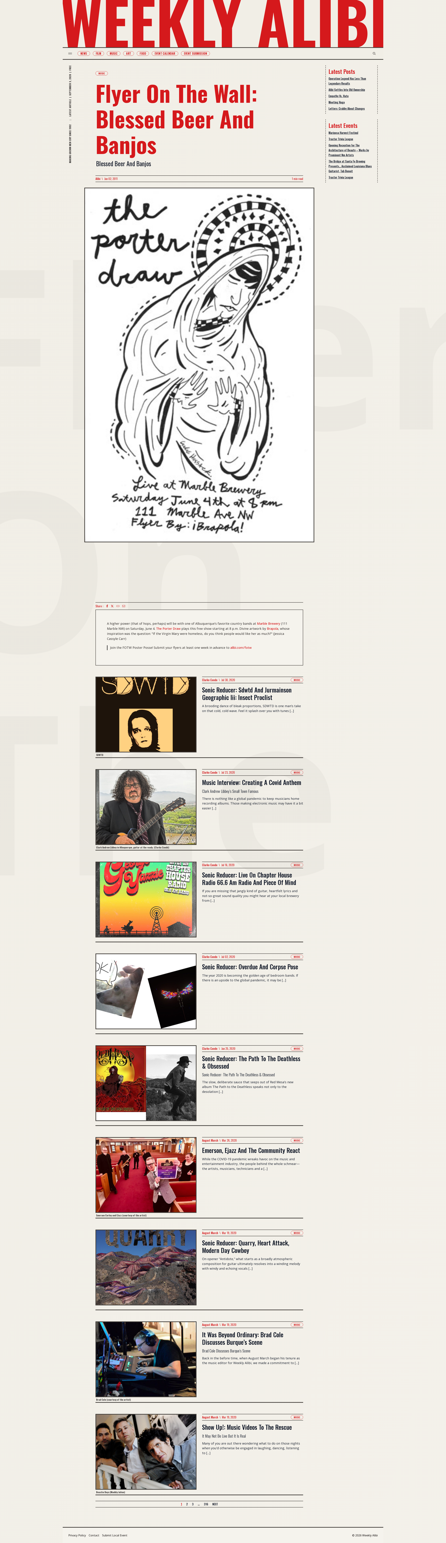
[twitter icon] (112, 606)
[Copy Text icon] (118, 606)
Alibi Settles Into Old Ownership (347, 90)
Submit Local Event (114, 1535)
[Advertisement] (199, 572)
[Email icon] (123, 606)
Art (128, 53)
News (83, 53)
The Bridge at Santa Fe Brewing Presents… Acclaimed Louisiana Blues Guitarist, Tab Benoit (350, 166)
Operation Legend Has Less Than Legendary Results (347, 81)
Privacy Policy (77, 1535)
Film (98, 53)
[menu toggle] (70, 53)
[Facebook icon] (107, 606)
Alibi (97, 179)
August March (210, 1140)
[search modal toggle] (374, 53)
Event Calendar (165, 53)
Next (215, 1504)
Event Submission (195, 53)
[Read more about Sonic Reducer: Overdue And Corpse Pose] (146, 993)
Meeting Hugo (337, 102)
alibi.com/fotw (241, 647)
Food (143, 53)
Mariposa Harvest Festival (343, 133)
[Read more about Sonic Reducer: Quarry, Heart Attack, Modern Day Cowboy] (146, 1270)
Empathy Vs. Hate (339, 96)
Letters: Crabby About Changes (347, 108)
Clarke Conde (209, 680)
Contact (94, 1535)
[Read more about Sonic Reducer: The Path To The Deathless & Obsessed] (146, 1085)
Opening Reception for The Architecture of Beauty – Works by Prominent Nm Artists (349, 150)
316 (206, 1504)
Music (113, 53)
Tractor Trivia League (341, 139)
